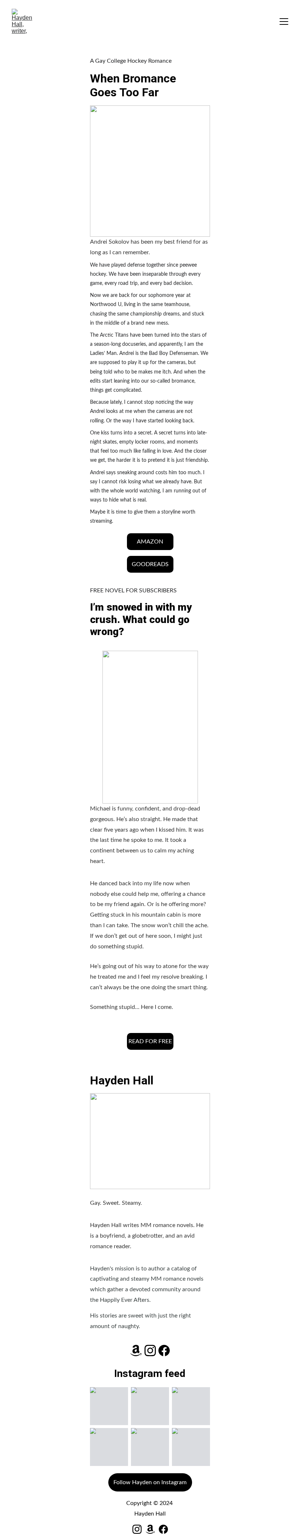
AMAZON (150, 542)
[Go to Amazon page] (136, 1350)
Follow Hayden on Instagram (150, 1482)
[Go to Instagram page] (150, 1350)
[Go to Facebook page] (164, 1350)
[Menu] (284, 21)
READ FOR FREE (150, 1041)
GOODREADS (150, 564)
